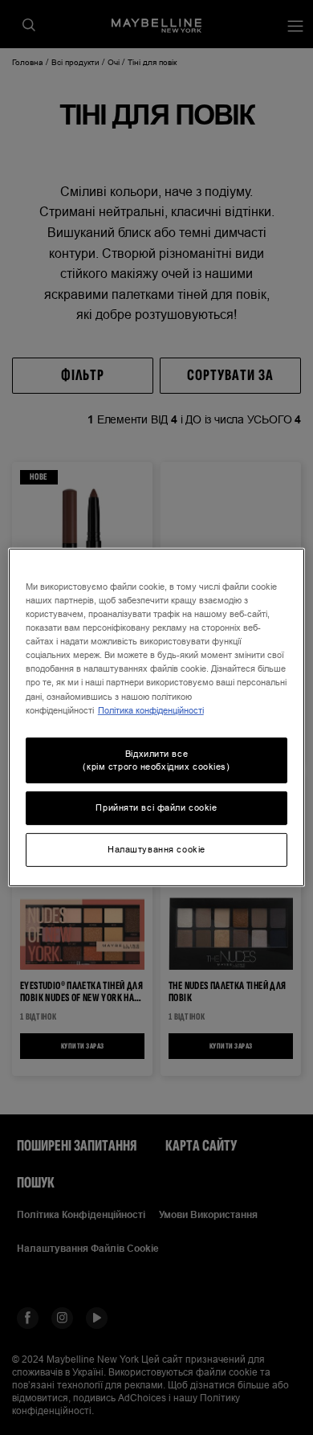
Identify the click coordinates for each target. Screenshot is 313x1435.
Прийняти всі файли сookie (156, 807)
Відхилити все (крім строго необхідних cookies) (156, 759)
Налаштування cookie (156, 849)
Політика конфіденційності (151, 709)
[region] (157, 717)
